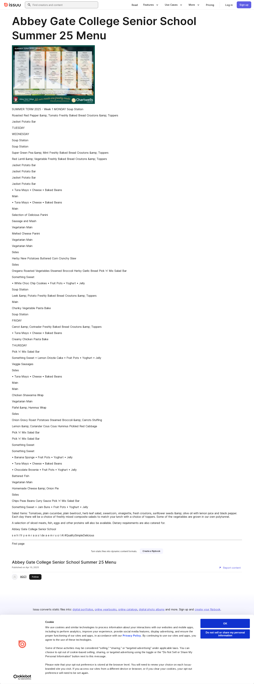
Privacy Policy (132, 635)
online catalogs (127, 609)
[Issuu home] (12, 5)
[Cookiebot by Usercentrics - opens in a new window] (22, 677)
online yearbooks (106, 609)
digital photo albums (151, 609)
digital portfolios (83, 609)
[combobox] (65, 5)
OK (225, 623)
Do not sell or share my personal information (225, 634)
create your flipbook (207, 609)
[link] (134, 4)
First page (18, 543)
